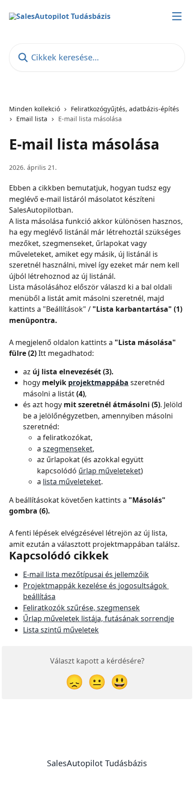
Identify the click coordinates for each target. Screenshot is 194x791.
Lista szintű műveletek (61, 630)
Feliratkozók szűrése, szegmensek (81, 608)
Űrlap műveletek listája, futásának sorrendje (98, 618)
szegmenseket (67, 449)
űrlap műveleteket (110, 471)
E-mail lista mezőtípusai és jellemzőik (86, 574)
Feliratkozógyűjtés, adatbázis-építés (125, 109)
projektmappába (98, 382)
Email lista (31, 118)
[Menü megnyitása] (177, 16)
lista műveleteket (72, 481)
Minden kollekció (34, 109)
